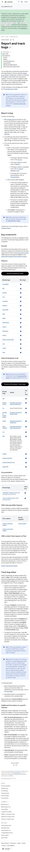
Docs (7, 36)
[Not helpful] (13, 40)
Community (13, 843)
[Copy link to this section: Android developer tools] (19, 358)
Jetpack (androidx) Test (8, 462)
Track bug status (6, 228)
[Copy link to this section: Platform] (9, 261)
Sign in (26, 2)
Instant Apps (5, 322)
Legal (18, 843)
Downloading (4, 790)
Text (3, 344)
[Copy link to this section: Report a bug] (14, 113)
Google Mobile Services (7, 832)
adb (3, 398)
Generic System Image (8, 339)
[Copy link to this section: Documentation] (13, 473)
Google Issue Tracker (11, 89)
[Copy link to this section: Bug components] (17, 235)
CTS (3, 297)
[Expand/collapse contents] (10, 52)
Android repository (5, 786)
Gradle (4, 421)
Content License (17, 772)
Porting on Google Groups (7, 819)
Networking (5, 331)
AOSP (2, 36)
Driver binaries (4, 798)
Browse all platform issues (15, 273)
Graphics (4, 305)
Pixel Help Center (5, 828)
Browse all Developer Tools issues (15, 384)
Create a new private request (9, 566)
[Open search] (19, 2)
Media (3, 318)
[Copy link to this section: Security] (8, 246)
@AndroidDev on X (6, 807)
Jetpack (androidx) (7, 458)
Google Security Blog (6, 811)
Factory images (5, 795)
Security (19, 160)
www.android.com (5, 830)
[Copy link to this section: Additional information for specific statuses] (8, 708)
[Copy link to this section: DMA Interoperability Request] (23, 505)
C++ (3, 408)
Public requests (22, 523)
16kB (3, 314)
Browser (4, 292)
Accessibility (5, 284)
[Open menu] (2, 2)
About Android (5, 843)
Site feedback (10, 845)
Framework (5, 301)
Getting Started (14, 36)
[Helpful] (11, 40)
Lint (3, 432)
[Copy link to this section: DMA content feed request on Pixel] (2, 538)
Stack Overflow (5, 835)
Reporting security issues (21, 253)
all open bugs (10, 119)
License (23, 843)
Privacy (4, 845)
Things (4, 348)
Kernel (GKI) (5, 309)
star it (8, 139)
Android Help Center (6, 825)
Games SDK (5, 466)
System (4, 335)
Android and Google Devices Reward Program (14, 256)
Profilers (4, 454)
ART (3, 288)
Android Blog (4, 809)
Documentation (6, 6)
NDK (3, 436)
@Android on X (5, 804)
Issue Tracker (4, 837)
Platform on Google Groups (8, 814)
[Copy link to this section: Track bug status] (17, 572)
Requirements (4, 788)
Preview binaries (5, 793)
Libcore (4, 326)
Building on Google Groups (7, 816)
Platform (17, 164)
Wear (3, 352)
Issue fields (10, 691)
